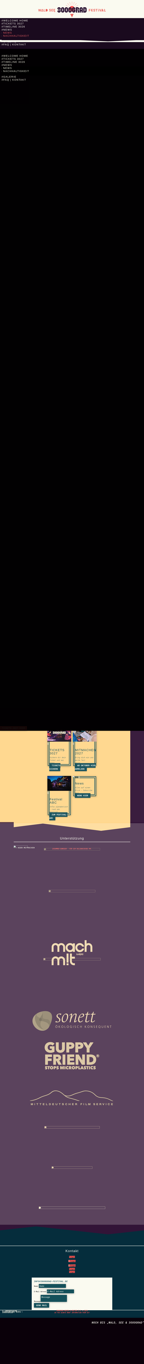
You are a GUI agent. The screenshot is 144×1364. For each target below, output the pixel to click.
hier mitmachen (26, 848)
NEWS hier (82, 795)
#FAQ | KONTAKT (14, 44)
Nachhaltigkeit (16, 35)
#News (7, 29)
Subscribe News (11, 1312)
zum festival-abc (58, 816)
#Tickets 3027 (13, 23)
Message (37, 1301)
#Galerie (9, 41)
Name (36, 1286)
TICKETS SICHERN (54, 767)
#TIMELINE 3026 (13, 26)
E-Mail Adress (40, 1291)
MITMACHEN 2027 (85, 751)
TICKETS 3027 (57, 751)
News (7, 32)
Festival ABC (56, 801)
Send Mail (41, 1305)
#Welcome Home (15, 20)
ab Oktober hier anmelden (85, 767)
